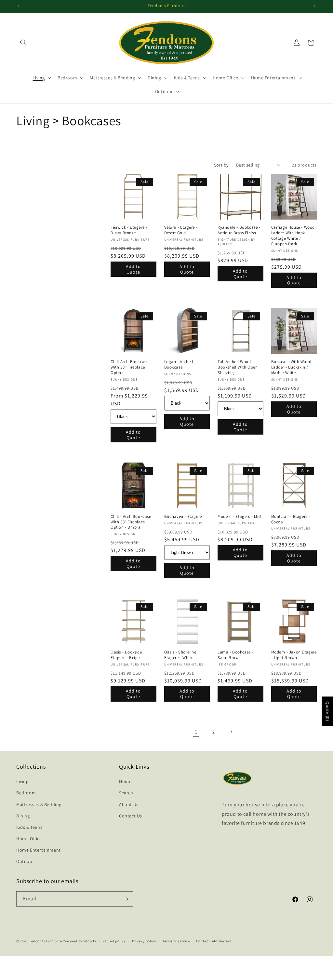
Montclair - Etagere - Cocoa (291, 519)
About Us (129, 804)
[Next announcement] (314, 6)
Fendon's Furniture (46, 941)
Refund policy (114, 941)
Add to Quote (133, 269)
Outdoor (25, 861)
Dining (23, 816)
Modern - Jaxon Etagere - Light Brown (294, 655)
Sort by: (222, 165)
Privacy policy (144, 941)
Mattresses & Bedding (38, 804)
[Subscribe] (126, 899)
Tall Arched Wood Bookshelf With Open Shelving (238, 367)
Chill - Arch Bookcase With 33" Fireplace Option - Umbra (131, 522)
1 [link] (196, 731)
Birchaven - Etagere (183, 516)
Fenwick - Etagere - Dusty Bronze (129, 230)
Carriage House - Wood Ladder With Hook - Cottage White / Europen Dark (293, 236)
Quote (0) (327, 711)
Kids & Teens (29, 827)
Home (125, 781)
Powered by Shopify (79, 941)
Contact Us (130, 816)
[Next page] (231, 732)
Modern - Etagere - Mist (240, 516)
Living (22, 781)
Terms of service (176, 941)
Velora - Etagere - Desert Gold (181, 230)
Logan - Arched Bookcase (178, 364)
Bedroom (26, 793)
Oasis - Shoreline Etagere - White (180, 655)
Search (126, 793)
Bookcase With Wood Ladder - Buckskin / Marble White (291, 367)
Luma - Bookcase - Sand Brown (235, 655)
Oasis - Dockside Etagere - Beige (126, 655)
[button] (23, 42)
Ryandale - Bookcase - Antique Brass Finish (239, 230)
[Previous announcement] (18, 6)
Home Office (29, 839)
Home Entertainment (38, 850)
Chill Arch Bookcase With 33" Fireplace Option (129, 367)
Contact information (213, 941)
